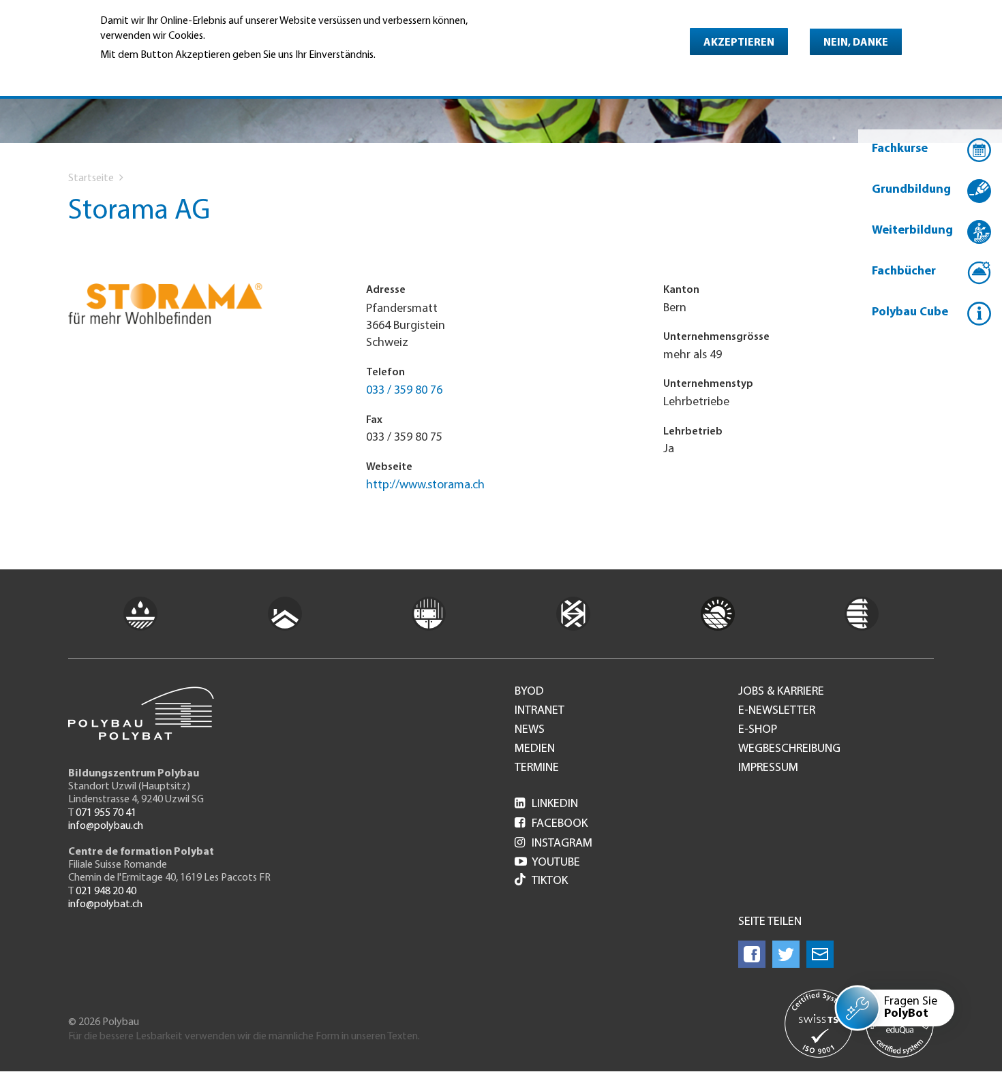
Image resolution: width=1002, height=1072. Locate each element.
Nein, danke (855, 42)
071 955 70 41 (106, 813)
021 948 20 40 (106, 891)
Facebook (551, 824)
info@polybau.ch (105, 826)
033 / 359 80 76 (404, 391)
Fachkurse (900, 149)
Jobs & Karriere (781, 692)
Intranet (539, 711)
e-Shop (757, 730)
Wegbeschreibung (789, 749)
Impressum (768, 768)
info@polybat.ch (105, 904)
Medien (535, 749)
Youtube (547, 863)
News (530, 730)
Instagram (553, 844)
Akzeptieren (738, 42)
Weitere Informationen (159, 73)
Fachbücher (904, 272)
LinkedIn (546, 804)
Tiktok (550, 881)
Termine (537, 768)
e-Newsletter (776, 711)
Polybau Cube (910, 312)
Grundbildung (911, 190)
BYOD (529, 692)
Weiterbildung (912, 231)
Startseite (91, 178)
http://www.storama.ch (425, 485)
